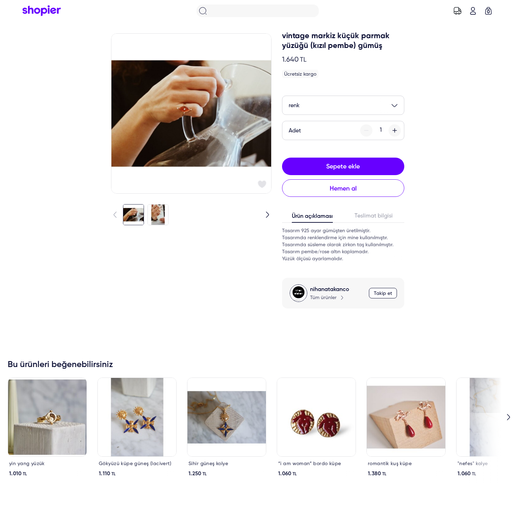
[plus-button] (395, 130)
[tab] (312, 218)
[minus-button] (366, 130)
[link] (47, 427)
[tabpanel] (343, 244)
